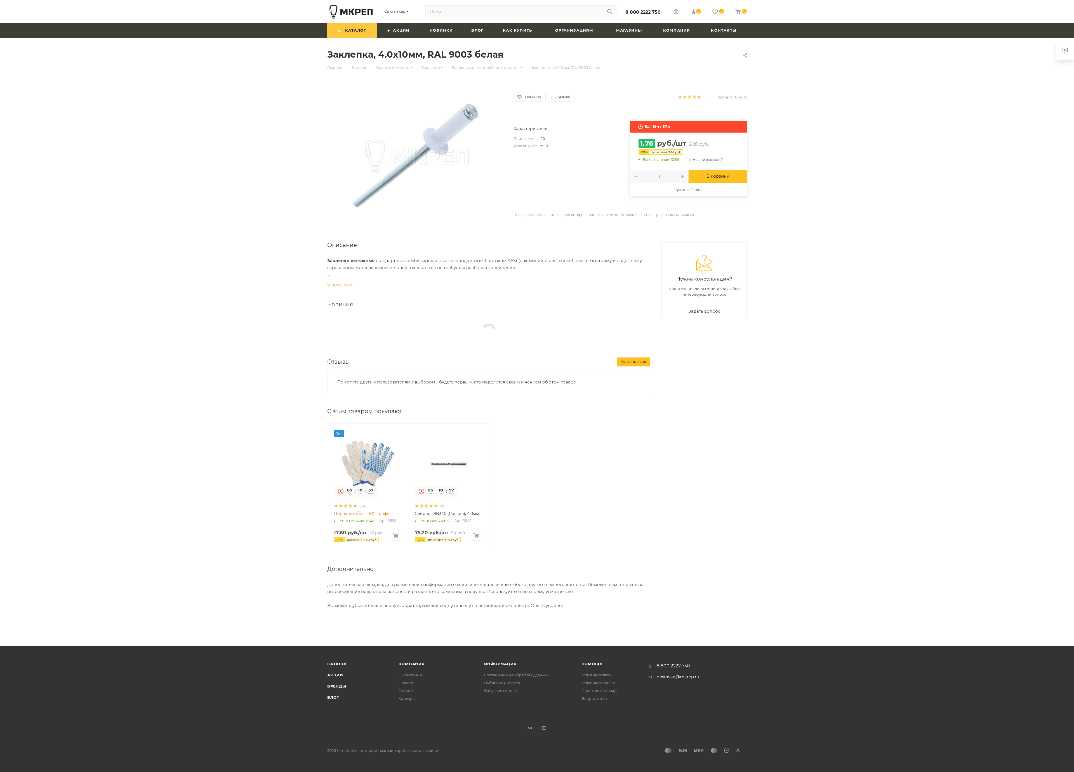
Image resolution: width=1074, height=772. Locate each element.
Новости (406, 683)
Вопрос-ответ (594, 698)
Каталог (337, 664)
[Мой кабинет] (676, 12)
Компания (412, 664)
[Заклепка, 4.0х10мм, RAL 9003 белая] (415, 155)
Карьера (407, 698)
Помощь (591, 664)
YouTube (544, 728)
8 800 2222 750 (643, 12)
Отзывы (406, 690)
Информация (500, 664)
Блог (333, 697)
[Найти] (609, 11)
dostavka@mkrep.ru (678, 676)
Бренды (336, 686)
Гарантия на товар (599, 690)
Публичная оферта (502, 683)
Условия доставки (598, 683)
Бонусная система (501, 690)
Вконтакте (530, 728)
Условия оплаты (596, 675)
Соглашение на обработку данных (517, 675)
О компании (410, 675)
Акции (335, 675)
